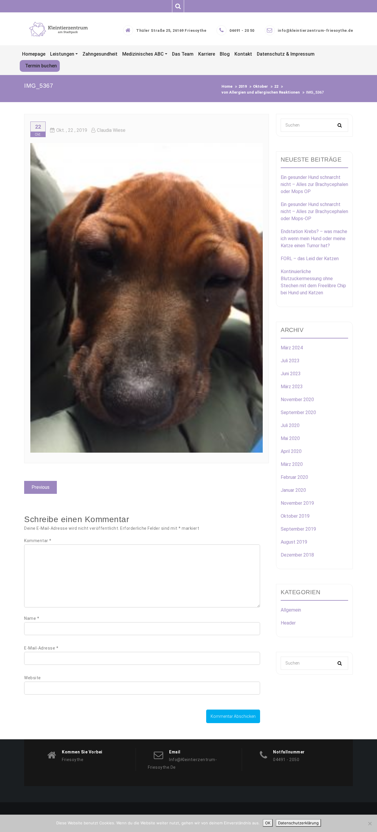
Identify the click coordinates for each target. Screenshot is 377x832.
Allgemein (291, 610)
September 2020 (298, 412)
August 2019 (294, 542)
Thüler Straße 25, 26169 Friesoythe (171, 30)
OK (267, 823)
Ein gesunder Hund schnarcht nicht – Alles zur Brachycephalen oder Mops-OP (314, 211)
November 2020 (297, 399)
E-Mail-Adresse (41, 648)
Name (31, 618)
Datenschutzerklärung (298, 823)
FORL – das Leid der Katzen (310, 258)
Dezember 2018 (297, 555)
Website (32, 677)
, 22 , (71, 130)
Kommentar (38, 540)
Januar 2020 (293, 490)
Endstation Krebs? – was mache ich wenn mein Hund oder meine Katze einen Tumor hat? (314, 238)
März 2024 (292, 348)
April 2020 (291, 451)
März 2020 (292, 464)
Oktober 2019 (295, 516)
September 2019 (298, 529)
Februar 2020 (294, 477)
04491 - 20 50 (241, 30)
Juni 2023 (291, 373)
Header (288, 623)
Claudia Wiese (111, 130)
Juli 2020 (290, 425)
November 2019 (297, 503)
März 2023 (292, 386)
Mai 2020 (290, 438)
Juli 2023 (290, 360)
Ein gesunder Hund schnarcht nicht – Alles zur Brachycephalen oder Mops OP (314, 184)
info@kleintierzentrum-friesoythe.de (315, 30)
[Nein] (370, 823)
